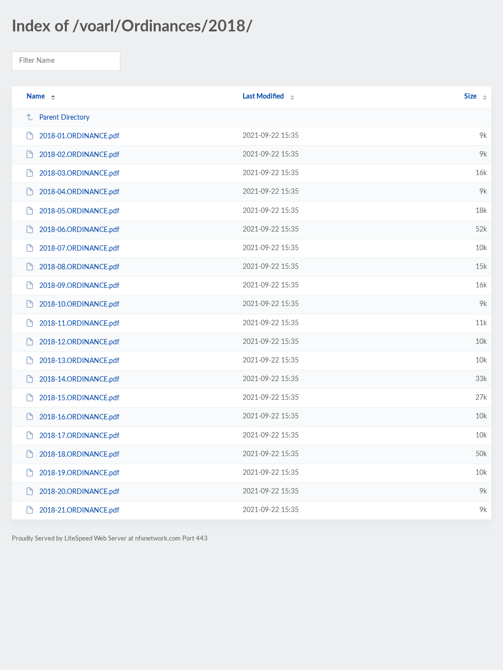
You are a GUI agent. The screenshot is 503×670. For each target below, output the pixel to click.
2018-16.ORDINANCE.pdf (79, 416)
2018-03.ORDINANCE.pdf (79, 173)
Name (36, 96)
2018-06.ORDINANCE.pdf (79, 230)
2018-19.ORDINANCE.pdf (79, 473)
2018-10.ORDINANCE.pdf (79, 304)
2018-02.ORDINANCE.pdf (79, 155)
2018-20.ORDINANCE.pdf (79, 492)
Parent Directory (64, 117)
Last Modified (263, 96)
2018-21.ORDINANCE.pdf (79, 510)
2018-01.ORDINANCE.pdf (79, 136)
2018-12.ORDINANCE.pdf (79, 342)
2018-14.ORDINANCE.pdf (79, 379)
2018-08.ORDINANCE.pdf (79, 267)
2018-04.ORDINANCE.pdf (79, 192)
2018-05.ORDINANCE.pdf (79, 211)
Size (470, 96)
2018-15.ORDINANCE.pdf (79, 398)
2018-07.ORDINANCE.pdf (79, 248)
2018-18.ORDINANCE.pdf (79, 454)
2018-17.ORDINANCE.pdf (79, 436)
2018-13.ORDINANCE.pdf (79, 361)
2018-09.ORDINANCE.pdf (79, 286)
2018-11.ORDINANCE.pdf (79, 323)
